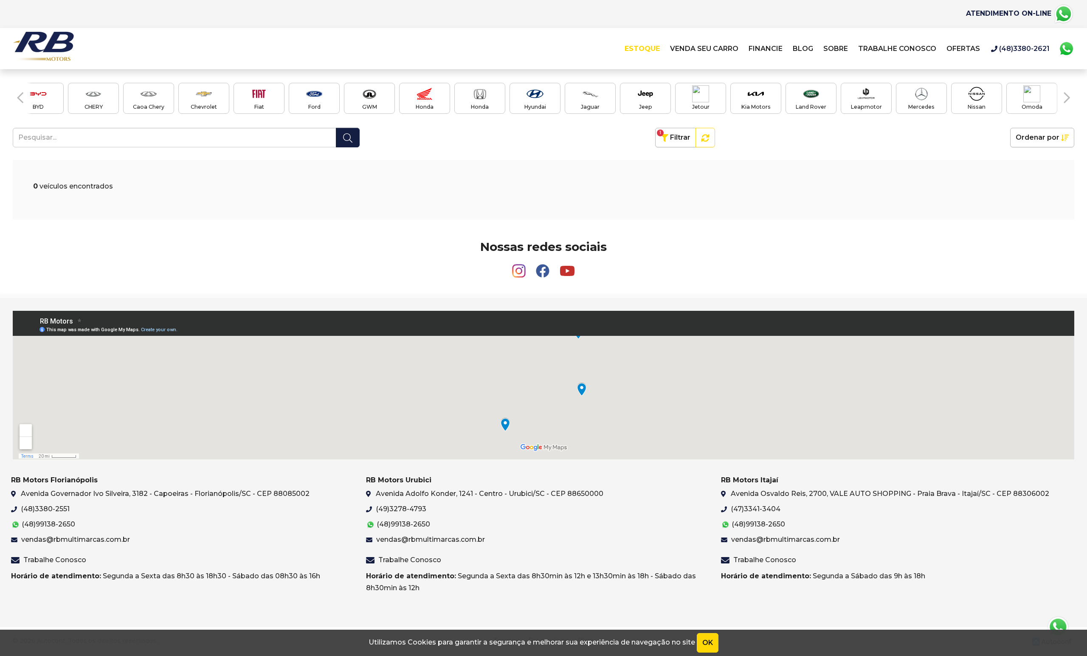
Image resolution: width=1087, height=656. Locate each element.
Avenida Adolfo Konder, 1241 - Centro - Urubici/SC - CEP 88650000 (488, 494)
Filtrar (674, 135)
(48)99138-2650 (47, 524)
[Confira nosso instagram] (520, 267)
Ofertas (963, 49)
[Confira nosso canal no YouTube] (567, 267)
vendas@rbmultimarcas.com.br (75, 539)
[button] (20, 97)
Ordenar (1037, 137)
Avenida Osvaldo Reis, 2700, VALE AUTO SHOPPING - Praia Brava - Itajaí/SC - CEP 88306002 (889, 494)
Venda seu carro (704, 49)
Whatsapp (1066, 48)
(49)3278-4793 (400, 509)
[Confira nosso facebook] (543, 267)
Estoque (642, 49)
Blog (803, 49)
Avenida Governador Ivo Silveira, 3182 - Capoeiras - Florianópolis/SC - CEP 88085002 (164, 494)
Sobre (835, 49)
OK (707, 643)
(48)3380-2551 (44, 509)
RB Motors (43, 48)
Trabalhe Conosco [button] (898, 49)
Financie (766, 49)
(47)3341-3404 (754, 509)
